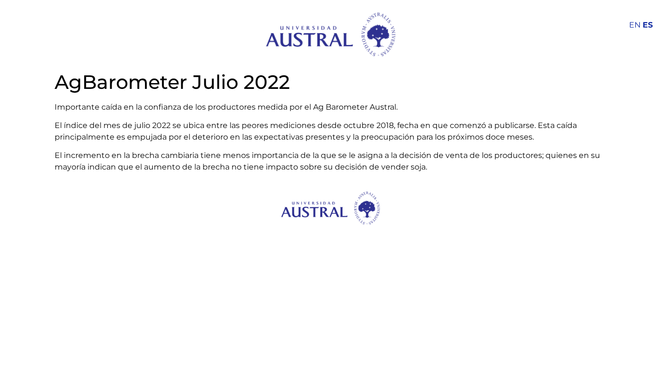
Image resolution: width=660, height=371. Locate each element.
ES (648, 24)
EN (635, 24)
